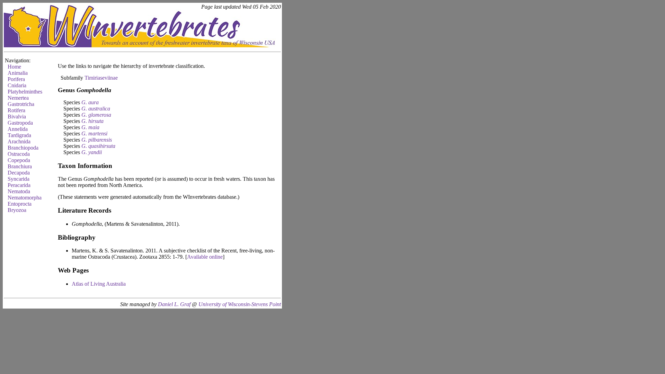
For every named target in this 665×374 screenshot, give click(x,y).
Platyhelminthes (25, 92)
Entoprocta (20, 204)
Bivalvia (17, 116)
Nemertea (18, 98)
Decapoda (19, 173)
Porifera (16, 79)
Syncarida (18, 179)
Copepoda (19, 160)
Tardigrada (19, 135)
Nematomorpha (25, 198)
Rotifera (16, 110)
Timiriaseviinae (101, 78)
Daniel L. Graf (174, 304)
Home (14, 67)
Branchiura (20, 166)
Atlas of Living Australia (99, 284)
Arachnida (19, 141)
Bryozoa (17, 210)
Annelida (18, 129)
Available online (205, 257)
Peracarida (19, 185)
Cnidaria (17, 85)
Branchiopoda (23, 148)
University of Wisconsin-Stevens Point (239, 304)
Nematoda (19, 191)
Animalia (18, 73)
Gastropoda (20, 123)
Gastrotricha (21, 104)
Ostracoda (19, 154)
